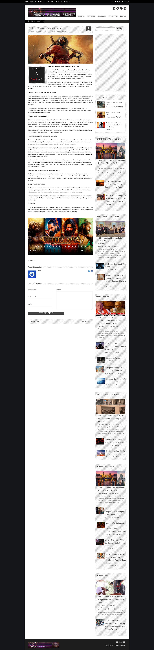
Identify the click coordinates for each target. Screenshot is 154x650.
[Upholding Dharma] (101, 360)
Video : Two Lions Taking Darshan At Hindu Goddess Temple (115, 543)
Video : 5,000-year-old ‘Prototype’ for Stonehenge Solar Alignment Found (115, 184)
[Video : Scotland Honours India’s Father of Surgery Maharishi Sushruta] (111, 229)
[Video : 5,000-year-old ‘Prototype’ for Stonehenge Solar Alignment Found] (100, 183)
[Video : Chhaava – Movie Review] (101, 115)
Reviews (53, 31)
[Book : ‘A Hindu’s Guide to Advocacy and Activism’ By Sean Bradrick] (101, 125)
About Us (33, 1)
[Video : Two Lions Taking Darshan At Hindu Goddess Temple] (100, 542)
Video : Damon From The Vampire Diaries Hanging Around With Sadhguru (114, 511)
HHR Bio (66, 1)
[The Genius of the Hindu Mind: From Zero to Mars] (101, 453)
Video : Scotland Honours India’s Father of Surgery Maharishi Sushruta (110, 241)
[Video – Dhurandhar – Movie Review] (101, 104)
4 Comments (117, 361)
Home (26, 1)
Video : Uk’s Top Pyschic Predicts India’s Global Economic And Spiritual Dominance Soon (111, 320)
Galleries (50, 1)
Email (32, 297)
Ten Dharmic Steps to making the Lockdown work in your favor (115, 347)
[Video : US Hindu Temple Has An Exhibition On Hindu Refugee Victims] (111, 406)
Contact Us (58, 1)
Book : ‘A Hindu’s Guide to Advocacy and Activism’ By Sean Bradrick (114, 125)
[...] (121, 175)
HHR (39, 271)
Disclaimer (120, 642)
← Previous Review (35, 321)
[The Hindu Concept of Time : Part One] (100, 266)
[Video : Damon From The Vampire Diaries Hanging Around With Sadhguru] (100, 510)
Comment (58, 289)
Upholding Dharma (113, 358)
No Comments (62, 31)
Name (32, 289)
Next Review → (86, 321)
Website (30, 304)
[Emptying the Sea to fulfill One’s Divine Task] (101, 381)
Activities (41, 1)
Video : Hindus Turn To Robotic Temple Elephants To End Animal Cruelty (111, 599)
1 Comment (117, 445)
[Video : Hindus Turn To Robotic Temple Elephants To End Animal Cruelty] (111, 587)
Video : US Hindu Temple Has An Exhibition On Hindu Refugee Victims (111, 418)
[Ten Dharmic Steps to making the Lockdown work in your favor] (100, 345)
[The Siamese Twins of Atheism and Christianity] (100, 441)
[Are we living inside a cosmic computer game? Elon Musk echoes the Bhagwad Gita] (101, 277)
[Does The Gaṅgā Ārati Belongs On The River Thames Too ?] (111, 151)
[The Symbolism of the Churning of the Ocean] (100, 369)
